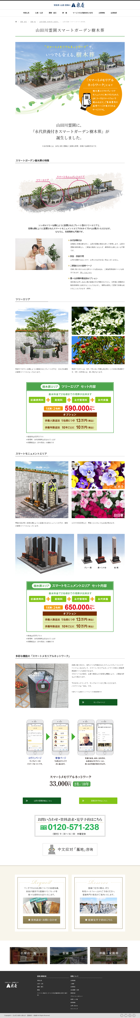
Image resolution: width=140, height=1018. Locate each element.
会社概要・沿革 (75, 990)
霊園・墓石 (52, 13)
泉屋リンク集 (74, 999)
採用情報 (73, 1002)
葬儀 (38, 990)
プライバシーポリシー (77, 996)
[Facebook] (130, 1015)
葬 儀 (64, 13)
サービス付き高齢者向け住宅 (83, 13)
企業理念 (73, 986)
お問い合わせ (74, 1005)
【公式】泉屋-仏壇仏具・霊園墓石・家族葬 (25, 1015)
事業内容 (73, 993)
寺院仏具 (26, 13)
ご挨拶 (72, 983)
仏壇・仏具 (39, 13)
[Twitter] (126, 1015)
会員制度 (114, 13)
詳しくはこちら (86, 272)
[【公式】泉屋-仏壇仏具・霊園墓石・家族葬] (69, 6)
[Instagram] (134, 1015)
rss (121, 1015)
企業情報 (102, 13)
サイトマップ (74, 1008)
